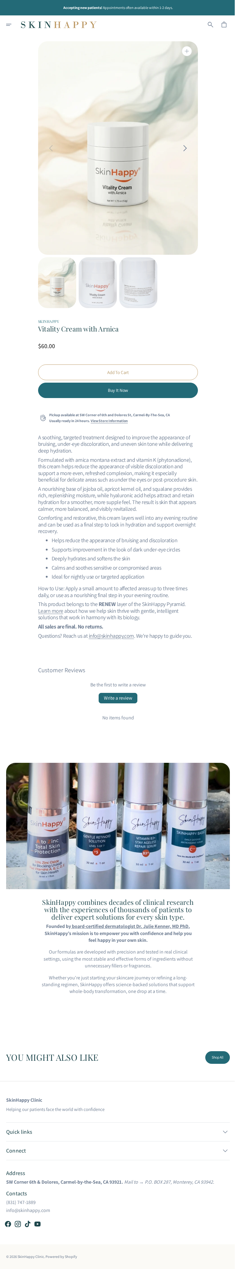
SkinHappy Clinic (31, 1256)
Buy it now (115, 390)
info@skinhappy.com (109, 635)
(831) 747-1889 (21, 1202)
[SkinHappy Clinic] (59, 24)
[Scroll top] (224, 1262)
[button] (13, 24)
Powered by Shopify (61, 1256)
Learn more (48, 610)
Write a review (116, 698)
